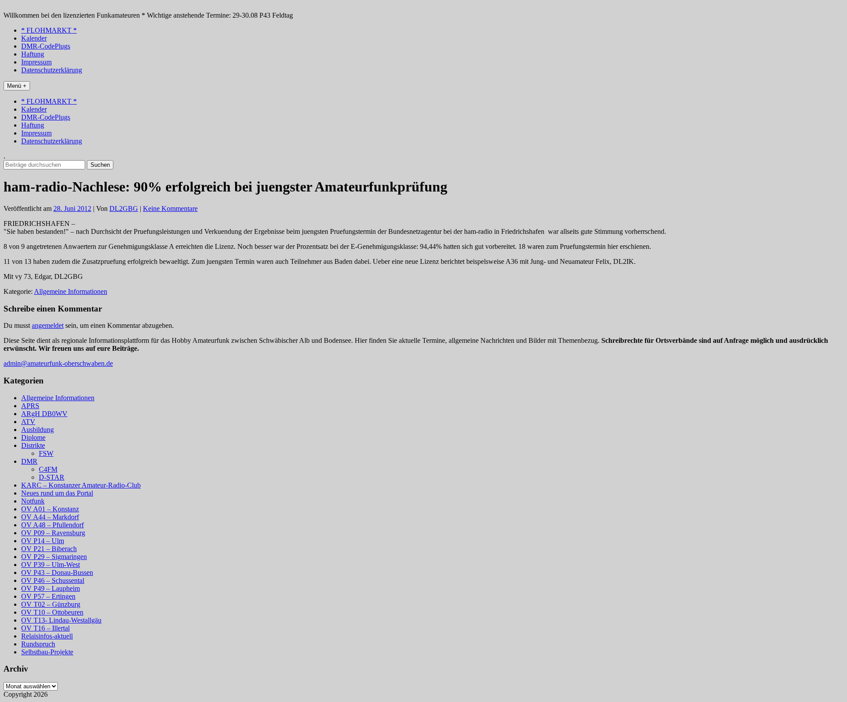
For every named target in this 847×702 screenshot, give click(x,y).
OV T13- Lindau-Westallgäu (61, 620)
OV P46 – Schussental (52, 580)
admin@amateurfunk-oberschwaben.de (58, 363)
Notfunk (33, 501)
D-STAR (51, 477)
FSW (46, 453)
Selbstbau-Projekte (47, 652)
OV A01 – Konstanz (50, 509)
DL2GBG (123, 208)
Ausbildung (37, 429)
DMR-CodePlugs (45, 46)
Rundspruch (38, 644)
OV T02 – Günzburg (50, 604)
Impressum (36, 62)
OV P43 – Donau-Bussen (57, 572)
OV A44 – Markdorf (50, 517)
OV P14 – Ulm (42, 540)
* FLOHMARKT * (49, 30)
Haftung (32, 54)
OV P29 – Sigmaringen (54, 556)
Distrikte (33, 445)
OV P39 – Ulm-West (50, 564)
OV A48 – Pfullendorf (52, 525)
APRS (30, 405)
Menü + (16, 86)
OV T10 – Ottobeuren (52, 612)
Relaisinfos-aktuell (47, 636)
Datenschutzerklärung (51, 70)
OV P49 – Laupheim (50, 588)
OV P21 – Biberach (49, 548)
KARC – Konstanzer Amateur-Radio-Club (81, 485)
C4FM (48, 469)
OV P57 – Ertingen (48, 596)
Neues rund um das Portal (57, 493)
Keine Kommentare (170, 208)
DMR (29, 461)
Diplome (33, 437)
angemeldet (48, 325)
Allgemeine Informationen (70, 291)
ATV (28, 421)
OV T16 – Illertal (45, 628)
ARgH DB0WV (44, 413)
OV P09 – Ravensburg (53, 533)
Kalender (34, 38)
